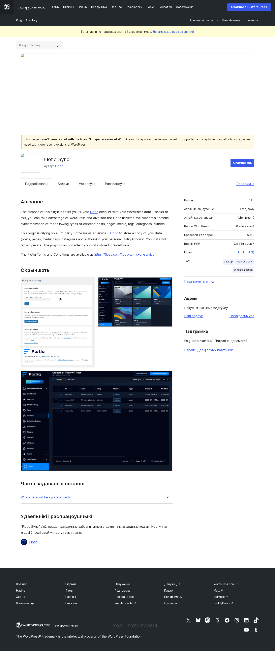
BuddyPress (223, 603)
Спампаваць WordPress (249, 7)
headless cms (244, 261)
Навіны (21, 590)
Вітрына (71, 584)
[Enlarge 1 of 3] (90, 283)
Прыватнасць (25, 603)
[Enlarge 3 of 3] (167, 376)
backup (228, 261)
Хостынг (22, 596)
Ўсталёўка (87, 184)
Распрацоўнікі (124, 596)
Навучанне (122, 584)
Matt (218, 590)
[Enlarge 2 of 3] (167, 283)
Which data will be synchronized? (45, 497)
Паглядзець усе (242, 316)
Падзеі (168, 590)
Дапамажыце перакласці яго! (173, 31)
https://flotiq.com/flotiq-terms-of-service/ (124, 254)
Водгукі (63, 184)
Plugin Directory (26, 20)
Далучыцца (172, 584)
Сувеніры (172, 603)
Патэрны (71, 603)
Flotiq (59, 166)
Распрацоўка (115, 184)
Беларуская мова (66, 625)
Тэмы (69, 590)
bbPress (221, 596)
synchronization (243, 269)
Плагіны (70, 596)
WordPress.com (226, 584)
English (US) (246, 252)
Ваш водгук (193, 316)
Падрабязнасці (36, 184)
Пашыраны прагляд (199, 281)
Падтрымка (245, 184)
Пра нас (21, 584)
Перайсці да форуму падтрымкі (208, 350)
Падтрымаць (174, 596)
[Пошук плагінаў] (59, 45)
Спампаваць (242, 162)
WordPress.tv (125, 603)
